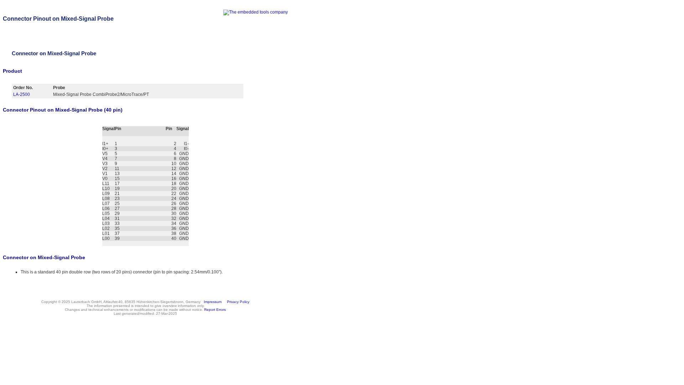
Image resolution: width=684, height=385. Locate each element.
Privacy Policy (237, 302)
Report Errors (215, 310)
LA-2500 (21, 94)
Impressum (212, 302)
